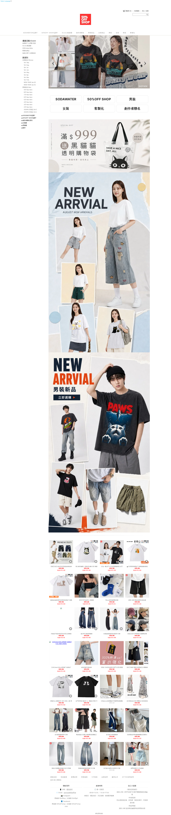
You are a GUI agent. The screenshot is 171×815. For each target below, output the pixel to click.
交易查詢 (136, 11)
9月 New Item (28, 90)
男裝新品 (91, 33)
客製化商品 (25, 50)
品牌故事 (105, 777)
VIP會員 (95, 777)
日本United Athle (27, 48)
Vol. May (26, 72)
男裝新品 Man (26, 87)
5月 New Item (28, 99)
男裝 (110, 33)
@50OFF (70, 789)
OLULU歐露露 (67, 33)
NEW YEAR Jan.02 (30, 82)
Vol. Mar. (26, 77)
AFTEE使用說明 (128, 777)
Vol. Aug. (26, 65)
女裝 (117, 33)
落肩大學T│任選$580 (29, 53)
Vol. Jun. (26, 70)
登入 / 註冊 (145, 11)
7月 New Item (28, 94)
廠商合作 (115, 777)
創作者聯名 (80, 33)
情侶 (124, 33)
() (128, 11)
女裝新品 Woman (27, 60)
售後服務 (64, 777)
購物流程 (53, 777)
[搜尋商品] (147, 14)
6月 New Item (28, 97)
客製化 (132, 33)
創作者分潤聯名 (56, 780)
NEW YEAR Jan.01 (30, 85)
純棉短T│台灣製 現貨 (29, 43)
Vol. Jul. (26, 67)
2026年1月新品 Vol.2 (30, 109)
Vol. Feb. (26, 80)
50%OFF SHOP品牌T (50, 33)
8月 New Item (28, 92)
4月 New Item (28, 102)
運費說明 (74, 777)
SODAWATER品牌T (30, 33)
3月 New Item (28, 104)
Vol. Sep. (26, 62)
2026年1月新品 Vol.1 (30, 112)
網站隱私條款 (99, 813)
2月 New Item (28, 107)
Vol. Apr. (26, 75)
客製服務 (84, 777)
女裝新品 (101, 33)
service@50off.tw (70, 793)
